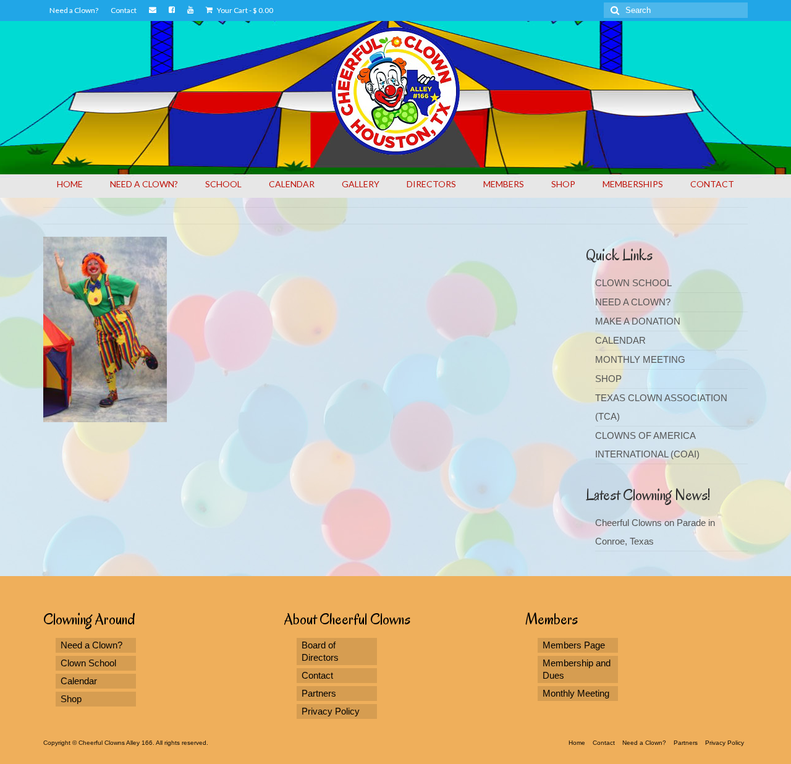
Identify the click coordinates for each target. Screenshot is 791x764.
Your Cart (244, 10)
